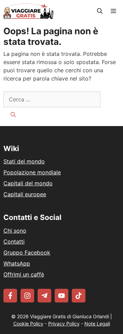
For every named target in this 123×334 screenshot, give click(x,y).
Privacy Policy (64, 323)
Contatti (14, 241)
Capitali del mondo (28, 183)
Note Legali (97, 323)
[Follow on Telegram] (44, 295)
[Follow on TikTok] (78, 295)
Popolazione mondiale (32, 172)
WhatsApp (16, 263)
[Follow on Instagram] (27, 295)
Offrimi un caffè (23, 274)
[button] (100, 11)
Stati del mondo (24, 161)
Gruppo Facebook (26, 252)
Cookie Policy (28, 323)
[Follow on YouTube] (61, 295)
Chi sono (14, 230)
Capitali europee (24, 194)
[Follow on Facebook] (10, 295)
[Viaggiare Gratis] (28, 11)
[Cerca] (13, 115)
